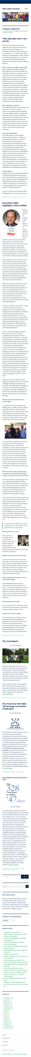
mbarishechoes (6, 635)
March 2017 (7, 1020)
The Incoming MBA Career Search (13, 968)
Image (22, 868)
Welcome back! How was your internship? (16, 970)
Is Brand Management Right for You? (14, 960)
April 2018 (7, 1000)
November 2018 (8, 998)
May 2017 (6, 1016)
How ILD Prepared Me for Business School (16, 962)
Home (4, 1034)
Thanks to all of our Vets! (11, 954)
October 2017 (7, 1006)
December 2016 (8, 1026)
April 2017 (6, 1018)
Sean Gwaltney (14, 869)
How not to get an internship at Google (15, 972)
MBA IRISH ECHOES (11, 9)
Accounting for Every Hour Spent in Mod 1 (16, 946)
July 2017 (6, 1012)
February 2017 (8, 1022)
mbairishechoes (6, 197)
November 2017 (8, 1004)
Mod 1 (9, 869)
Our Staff (4, 1041)
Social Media (6, 1038)
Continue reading (7, 694)
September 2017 (8, 1008)
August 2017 (7, 1010)
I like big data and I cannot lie (12, 932)
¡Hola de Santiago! (9, 948)
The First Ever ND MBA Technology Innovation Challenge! (14, 706)
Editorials (23, 197)
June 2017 (6, 1014)
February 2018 (8, 1002)
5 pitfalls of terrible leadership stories (14, 982)
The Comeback (10, 641)
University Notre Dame (15, 2)
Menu (26, 8)
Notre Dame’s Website (20, 193)
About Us (5, 1045)
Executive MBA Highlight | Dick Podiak (14, 204)
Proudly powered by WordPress (20, 1054)
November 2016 (8, 1028)
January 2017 (7, 1024)
